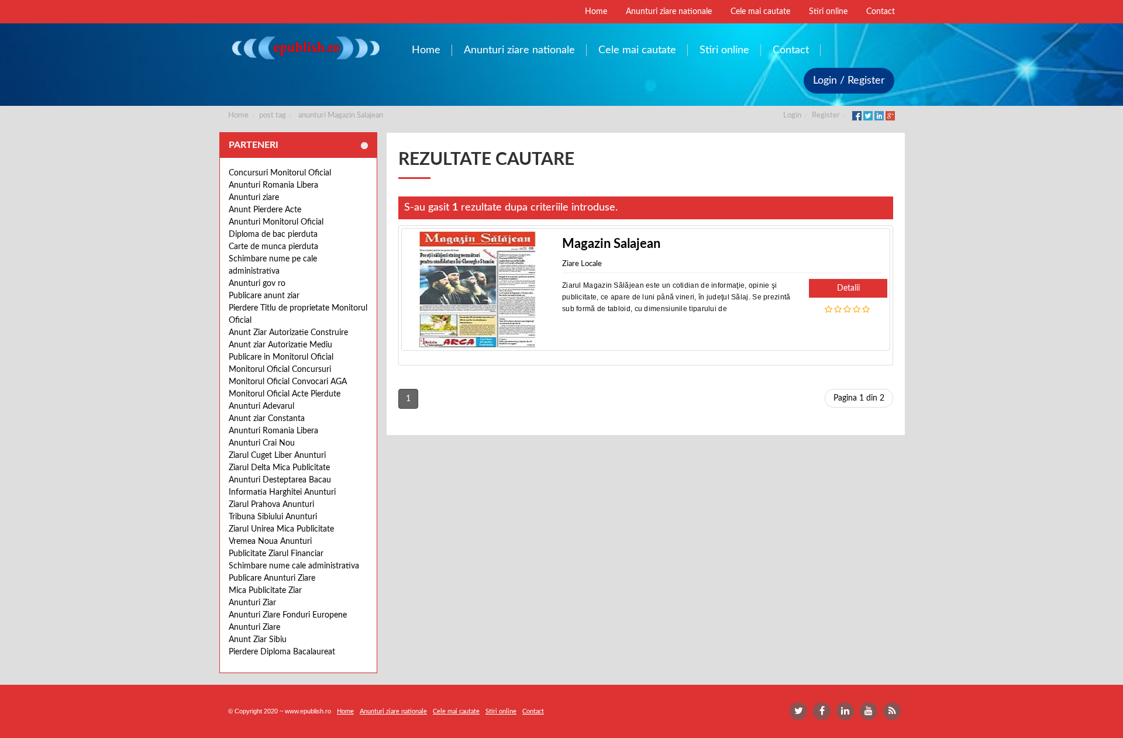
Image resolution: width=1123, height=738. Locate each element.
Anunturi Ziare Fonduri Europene (288, 615)
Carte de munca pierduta (273, 247)
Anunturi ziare (254, 198)
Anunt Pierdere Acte (265, 210)
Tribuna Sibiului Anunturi (273, 517)
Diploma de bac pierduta (273, 234)
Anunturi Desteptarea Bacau (280, 480)
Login (792, 115)
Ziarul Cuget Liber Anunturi (277, 455)
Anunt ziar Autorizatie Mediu (280, 345)
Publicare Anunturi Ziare (272, 578)
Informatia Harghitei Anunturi (282, 492)
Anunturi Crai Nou (262, 443)
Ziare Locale (582, 264)
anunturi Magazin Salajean (340, 115)
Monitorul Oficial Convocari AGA (288, 382)
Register (826, 115)
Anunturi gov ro (257, 284)
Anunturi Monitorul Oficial (276, 222)
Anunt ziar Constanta (267, 419)
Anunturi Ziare (254, 627)
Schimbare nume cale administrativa (294, 566)
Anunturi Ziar (252, 603)
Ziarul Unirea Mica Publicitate (281, 529)
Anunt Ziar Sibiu (258, 640)
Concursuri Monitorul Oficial (280, 173)
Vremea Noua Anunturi (270, 541)
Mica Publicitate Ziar (265, 591)
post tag (272, 115)
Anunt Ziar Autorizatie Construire (288, 333)
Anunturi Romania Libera (273, 185)
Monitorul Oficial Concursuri (280, 369)
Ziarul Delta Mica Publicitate (279, 468)
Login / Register (849, 80)
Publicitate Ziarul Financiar (276, 554)
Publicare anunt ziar (264, 296)
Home (238, 115)
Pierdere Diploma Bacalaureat (282, 652)
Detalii (848, 288)
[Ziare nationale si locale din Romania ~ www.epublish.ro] (305, 47)
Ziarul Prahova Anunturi (271, 505)
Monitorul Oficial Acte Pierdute (284, 394)
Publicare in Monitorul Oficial (281, 357)
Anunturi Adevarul (261, 406)
